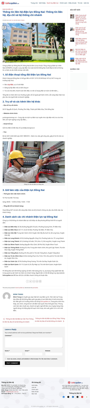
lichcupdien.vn (45, 301)
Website (47, 351)
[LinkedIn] (73, 397)
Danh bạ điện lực (53, 3)
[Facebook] (63, 397)
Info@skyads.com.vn (12, 392)
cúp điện (10, 85)
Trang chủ (34, 3)
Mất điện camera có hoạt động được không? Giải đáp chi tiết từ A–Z (81, 42)
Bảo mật (34, 394)
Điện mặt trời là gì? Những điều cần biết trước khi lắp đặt (81, 61)
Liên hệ (86, 3)
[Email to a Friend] (33, 281)
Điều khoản (72, 3)
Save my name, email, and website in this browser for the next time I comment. (32, 359)
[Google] (86, 397)
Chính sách (63, 3)
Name (7, 351)
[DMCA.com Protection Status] (6, 395)
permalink (35, 287)
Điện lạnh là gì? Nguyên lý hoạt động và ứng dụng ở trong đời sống (81, 31)
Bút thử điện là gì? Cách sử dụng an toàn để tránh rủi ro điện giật (81, 52)
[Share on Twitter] (30, 281)
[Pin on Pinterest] (37, 281)
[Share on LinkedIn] (40, 281)
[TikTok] (77, 397)
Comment (8, 335)
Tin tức (80, 3)
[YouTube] (82, 397)
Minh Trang (21, 20)
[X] (68, 397)
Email (27, 351)
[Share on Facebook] (27, 281)
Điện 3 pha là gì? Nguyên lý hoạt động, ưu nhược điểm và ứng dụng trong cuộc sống (81, 20)
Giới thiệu (42, 3)
